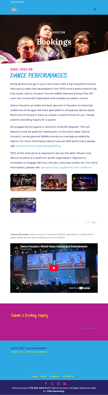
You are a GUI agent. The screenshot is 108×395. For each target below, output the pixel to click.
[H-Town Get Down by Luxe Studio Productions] (85, 190)
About (43, 376)
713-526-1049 (18, 2)
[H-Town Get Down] (23, 190)
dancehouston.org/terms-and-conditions (66, 167)
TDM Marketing (55, 391)
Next (93, 222)
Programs (54, 376)
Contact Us (17, 352)
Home (34, 376)
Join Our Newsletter (36, 352)
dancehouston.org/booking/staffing (38, 146)
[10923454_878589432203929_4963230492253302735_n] (23, 212)
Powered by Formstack (89, 328)
